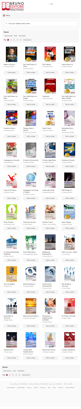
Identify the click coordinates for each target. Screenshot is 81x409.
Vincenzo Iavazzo (29, 194)
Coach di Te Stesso (10, 190)
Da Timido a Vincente (68, 316)
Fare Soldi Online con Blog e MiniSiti (69, 97)
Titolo (15, 35)
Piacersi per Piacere (48, 350)
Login (51, 4)
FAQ (49, 387)
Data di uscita (8, 35)
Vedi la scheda (31, 72)
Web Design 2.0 (67, 190)
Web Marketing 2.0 (29, 284)
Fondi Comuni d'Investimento (47, 285)
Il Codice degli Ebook (49, 160)
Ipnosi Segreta (66, 222)
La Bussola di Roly (48, 190)
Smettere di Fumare (68, 160)
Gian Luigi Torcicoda (30, 132)
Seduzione (45, 96)
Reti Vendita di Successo (66, 285)
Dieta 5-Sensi (46, 128)
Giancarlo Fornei (10, 224)
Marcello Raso (9, 162)
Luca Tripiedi (66, 288)
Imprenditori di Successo (8, 317)
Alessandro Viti (48, 256)
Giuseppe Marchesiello (31, 254)
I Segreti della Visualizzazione (28, 351)
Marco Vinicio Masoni (50, 224)
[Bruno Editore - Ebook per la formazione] (13, 6)
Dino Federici (28, 224)
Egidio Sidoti (8, 320)
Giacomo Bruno (9, 66)
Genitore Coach (47, 222)
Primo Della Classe (29, 252)
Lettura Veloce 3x (67, 64)
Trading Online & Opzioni (28, 129)
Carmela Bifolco (67, 192)
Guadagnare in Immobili (11, 160)
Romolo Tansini (9, 192)
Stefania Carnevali (49, 352)
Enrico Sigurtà (28, 354)
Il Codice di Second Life (30, 160)
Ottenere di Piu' (9, 350)
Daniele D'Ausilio (29, 162)
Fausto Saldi (47, 288)
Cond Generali (11, 387)
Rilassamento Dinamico (31, 316)
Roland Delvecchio (49, 192)
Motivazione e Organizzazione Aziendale (47, 318)
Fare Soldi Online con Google (30, 97)
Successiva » (27, 40)
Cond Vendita (21, 387)
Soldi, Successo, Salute (69, 252)
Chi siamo (43, 387)
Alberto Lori (8, 286)
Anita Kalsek (8, 352)
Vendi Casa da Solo (29, 222)
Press (54, 387)
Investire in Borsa (9, 128)
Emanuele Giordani (68, 132)
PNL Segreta (46, 64)
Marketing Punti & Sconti (67, 129)
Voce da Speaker (9, 284)
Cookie (36, 387)
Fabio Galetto (67, 318)
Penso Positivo (8, 222)
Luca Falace (66, 254)
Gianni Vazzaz (48, 322)
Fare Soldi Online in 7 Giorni (30, 65)
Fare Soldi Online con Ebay (11, 97)
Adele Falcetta (9, 256)
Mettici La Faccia (9, 64)
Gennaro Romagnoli (30, 318)
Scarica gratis (12, 72)
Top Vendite (22, 35)
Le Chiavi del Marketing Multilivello (11, 253)
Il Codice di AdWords (68, 350)
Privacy (29, 387)
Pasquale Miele (28, 286)
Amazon (60, 387)
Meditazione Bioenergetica (46, 253)
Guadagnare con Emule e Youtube (30, 191)
